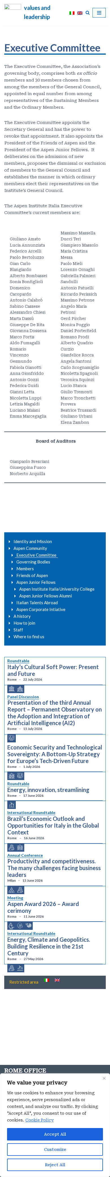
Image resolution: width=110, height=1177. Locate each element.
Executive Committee (36, 554)
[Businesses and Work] (11, 890)
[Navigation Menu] (99, 13)
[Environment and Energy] (11, 805)
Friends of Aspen (32, 575)
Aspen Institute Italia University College (56, 588)
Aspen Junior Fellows (36, 582)
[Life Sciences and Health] (11, 926)
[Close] (104, 1078)
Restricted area (23, 981)
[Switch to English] (79, 12)
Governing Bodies (33, 561)
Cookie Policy (39, 1120)
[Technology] (11, 738)
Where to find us (29, 636)
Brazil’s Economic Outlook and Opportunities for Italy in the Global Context (53, 825)
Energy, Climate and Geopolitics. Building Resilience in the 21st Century (48, 946)
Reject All (55, 1165)
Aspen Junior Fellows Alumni (45, 595)
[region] (55, 1125)
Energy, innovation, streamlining (48, 789)
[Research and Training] (20, 926)
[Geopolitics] (11, 776)
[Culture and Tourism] (11, 689)
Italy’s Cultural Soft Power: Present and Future (53, 670)
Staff (18, 629)
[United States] (28, 925)
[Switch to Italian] (71, 12)
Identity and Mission (33, 541)
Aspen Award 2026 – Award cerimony (43, 907)
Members (25, 568)
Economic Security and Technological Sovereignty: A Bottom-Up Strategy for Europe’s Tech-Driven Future (54, 754)
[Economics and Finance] (11, 848)
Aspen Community (30, 548)
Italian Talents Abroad (37, 602)
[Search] (87, 12)
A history (22, 616)
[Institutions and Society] (20, 689)
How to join (24, 622)
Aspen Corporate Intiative (40, 609)
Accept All (55, 1134)
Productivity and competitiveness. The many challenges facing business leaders (54, 868)
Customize (55, 1149)
